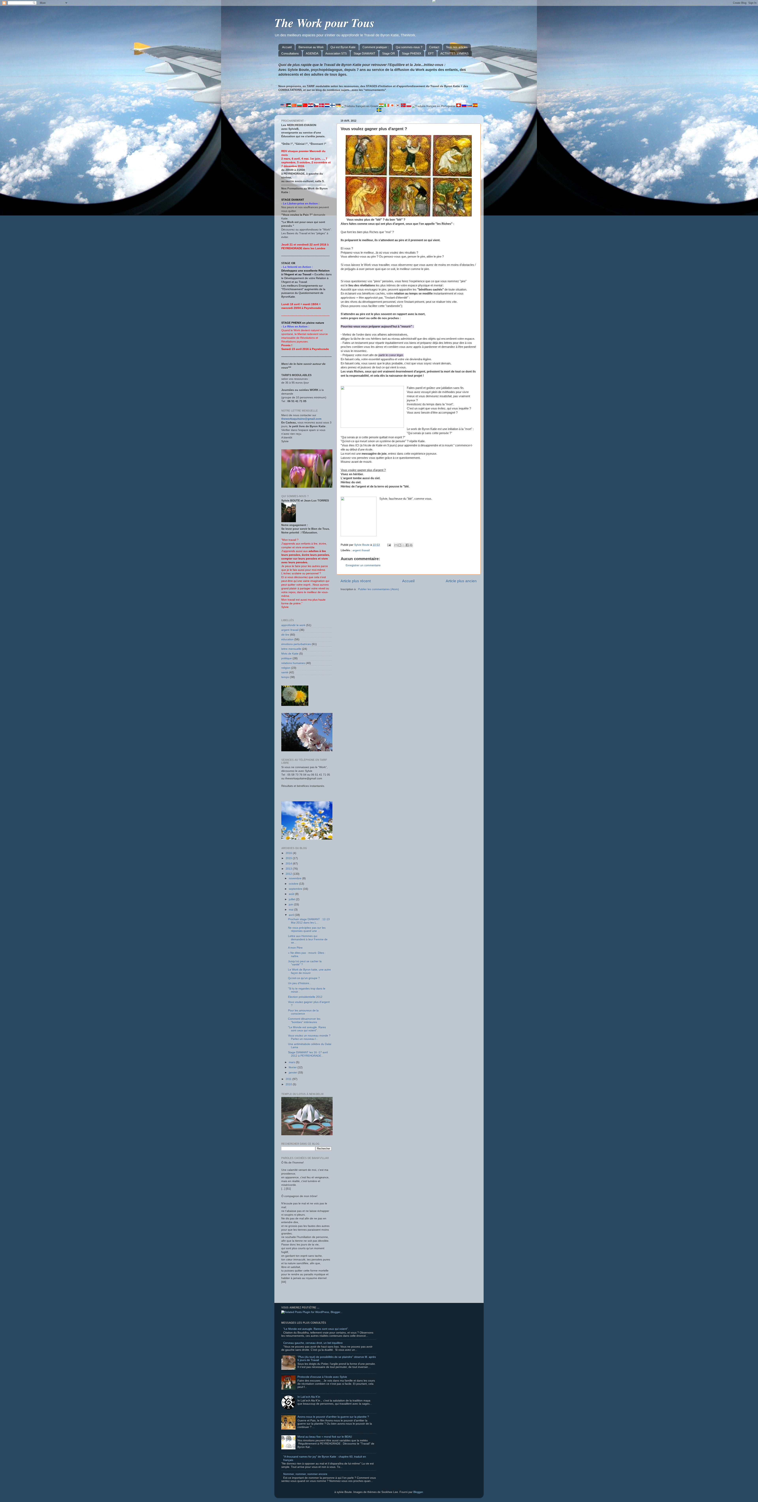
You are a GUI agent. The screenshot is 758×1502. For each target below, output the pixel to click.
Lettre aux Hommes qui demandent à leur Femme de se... (307, 939)
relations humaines (293, 663)
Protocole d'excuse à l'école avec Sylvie (322, 1376)
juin (291, 904)
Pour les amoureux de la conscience (303, 1012)
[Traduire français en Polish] (409, 106)
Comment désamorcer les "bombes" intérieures (304, 1020)
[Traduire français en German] (338, 106)
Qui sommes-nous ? (409, 47)
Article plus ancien (461, 581)
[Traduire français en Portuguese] (434, 106)
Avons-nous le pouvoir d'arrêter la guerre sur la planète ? (333, 1416)
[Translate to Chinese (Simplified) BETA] (294, 106)
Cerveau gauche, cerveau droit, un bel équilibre (313, 1342)
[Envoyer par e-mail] (396, 545)
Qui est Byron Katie (343, 47)
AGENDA (312, 53)
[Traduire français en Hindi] (381, 106)
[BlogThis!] (400, 545)
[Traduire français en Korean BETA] (398, 106)
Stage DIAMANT (364, 53)
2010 (289, 1084)
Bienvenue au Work (311, 47)
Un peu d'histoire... (299, 983)
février (293, 1067)
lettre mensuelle (291, 648)
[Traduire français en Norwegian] (403, 106)
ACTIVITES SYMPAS (454, 53)
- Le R (285, 326)
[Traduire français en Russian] (464, 106)
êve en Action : (299, 326)
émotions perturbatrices (296, 644)
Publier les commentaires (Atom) (378, 589)
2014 (289, 863)
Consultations (290, 53)
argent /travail (361, 550)
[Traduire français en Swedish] (379, 110)
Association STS (336, 53)
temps (285, 677)
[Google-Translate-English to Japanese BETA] (392, 106)
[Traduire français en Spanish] (475, 106)
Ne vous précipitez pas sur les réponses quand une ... (307, 929)
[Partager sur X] (403, 545)
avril (292, 914)
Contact (434, 47)
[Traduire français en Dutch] (327, 106)
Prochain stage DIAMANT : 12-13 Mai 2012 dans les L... (309, 921)
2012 (289, 873)
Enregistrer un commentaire (363, 565)
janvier (293, 1072)
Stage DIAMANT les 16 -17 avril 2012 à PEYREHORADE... (308, 1054)
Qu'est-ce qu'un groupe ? (304, 978)
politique (286, 658)
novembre (295, 878)
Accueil (287, 47)
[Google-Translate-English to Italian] (387, 106)
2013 (289, 868)
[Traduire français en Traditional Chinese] (305, 106)
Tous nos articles (457, 47)
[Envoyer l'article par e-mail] (389, 544)
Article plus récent (356, 581)
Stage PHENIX (411, 53)
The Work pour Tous (324, 22)
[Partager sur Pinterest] (411, 545)
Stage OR (388, 53)
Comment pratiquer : (375, 47)
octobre (294, 883)
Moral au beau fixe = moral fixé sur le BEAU (324, 1436)
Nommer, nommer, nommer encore (305, 1474)
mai (291, 909)
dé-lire (285, 634)
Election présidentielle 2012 (305, 996)
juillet (292, 899)
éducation (287, 639)
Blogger (418, 1492)
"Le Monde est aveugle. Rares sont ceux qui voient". (307, 1029)
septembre (296, 888)
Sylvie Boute (362, 544)
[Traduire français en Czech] (316, 106)
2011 (289, 1079)
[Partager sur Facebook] (407, 545)
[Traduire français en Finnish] (333, 106)
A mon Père (295, 947)
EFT (431, 53)
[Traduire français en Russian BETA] (470, 106)
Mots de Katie (289, 653)
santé (284, 672)
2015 (289, 858)
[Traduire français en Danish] (322, 106)
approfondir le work (293, 625)
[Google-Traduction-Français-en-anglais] (283, 106)
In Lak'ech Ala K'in (308, 1396)
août (292, 894)
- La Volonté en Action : (297, 266)
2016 (289, 853)
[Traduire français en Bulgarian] (300, 106)
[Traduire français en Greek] (360, 106)
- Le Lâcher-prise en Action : (300, 203)
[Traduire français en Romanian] (459, 106)
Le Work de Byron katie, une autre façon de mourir (309, 971)
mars (292, 1062)
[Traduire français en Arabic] (289, 106)
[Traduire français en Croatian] (311, 106)
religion (285, 667)
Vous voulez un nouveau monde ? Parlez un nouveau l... (309, 1037)
